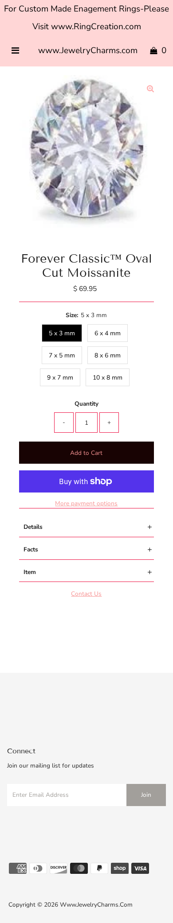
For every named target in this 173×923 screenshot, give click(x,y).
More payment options (86, 503)
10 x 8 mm (107, 377)
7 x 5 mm (62, 355)
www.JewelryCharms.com (88, 50)
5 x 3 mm (62, 333)
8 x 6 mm (107, 355)
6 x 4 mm (107, 333)
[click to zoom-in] (150, 89)
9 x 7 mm (60, 377)
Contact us (86, 593)
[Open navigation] (15, 51)
